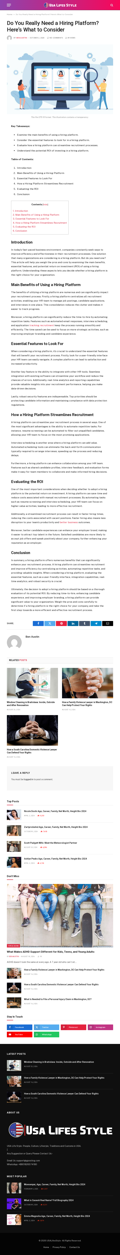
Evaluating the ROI (24, 226)
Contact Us (74, 1247)
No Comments (56, 38)
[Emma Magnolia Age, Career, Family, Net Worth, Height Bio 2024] (14, 1219)
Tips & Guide (13, 946)
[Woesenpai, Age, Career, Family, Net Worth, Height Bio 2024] (14, 1188)
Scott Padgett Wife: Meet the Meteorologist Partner (50, 843)
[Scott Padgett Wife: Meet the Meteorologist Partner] (14, 846)
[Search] (111, 5)
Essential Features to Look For (31, 218)
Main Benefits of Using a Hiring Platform (36, 214)
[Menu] (9, 5)
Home (9, 14)
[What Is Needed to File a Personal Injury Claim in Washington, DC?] (14, 1002)
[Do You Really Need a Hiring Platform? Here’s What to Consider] (60, 79)
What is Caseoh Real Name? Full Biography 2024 (48, 1200)
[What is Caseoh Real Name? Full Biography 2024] (14, 1203)
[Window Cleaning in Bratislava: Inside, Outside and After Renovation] (32, 683)
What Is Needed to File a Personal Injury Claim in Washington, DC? (58, 999)
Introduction (20, 211)
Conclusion (20, 230)
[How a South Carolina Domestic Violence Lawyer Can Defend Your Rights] (32, 730)
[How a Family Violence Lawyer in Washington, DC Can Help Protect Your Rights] (87, 683)
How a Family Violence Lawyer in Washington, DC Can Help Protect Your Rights (87, 703)
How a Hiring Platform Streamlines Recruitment (40, 222)
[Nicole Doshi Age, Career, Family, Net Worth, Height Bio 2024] (14, 814)
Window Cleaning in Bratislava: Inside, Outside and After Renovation (31, 703)
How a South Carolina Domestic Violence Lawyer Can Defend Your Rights (32, 751)
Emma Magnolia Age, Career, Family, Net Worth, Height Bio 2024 (57, 1216)
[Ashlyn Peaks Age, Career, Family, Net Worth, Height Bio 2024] (14, 862)
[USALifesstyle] (60, 5)
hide (45, 204)
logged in (28, 779)
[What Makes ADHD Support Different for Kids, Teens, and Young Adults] (60, 915)
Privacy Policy (59, 1247)
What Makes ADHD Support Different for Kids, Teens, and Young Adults (50, 951)
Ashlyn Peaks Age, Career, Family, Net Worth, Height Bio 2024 (55, 858)
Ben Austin (21, 38)
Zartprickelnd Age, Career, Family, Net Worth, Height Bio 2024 (56, 827)
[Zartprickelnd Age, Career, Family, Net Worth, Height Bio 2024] (14, 830)
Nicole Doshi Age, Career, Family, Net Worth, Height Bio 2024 (55, 811)
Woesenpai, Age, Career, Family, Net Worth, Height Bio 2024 (54, 1184)
